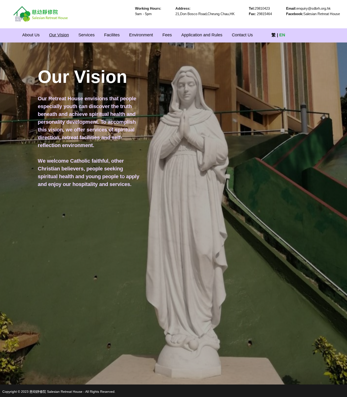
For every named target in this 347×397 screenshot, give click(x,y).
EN (282, 35)
